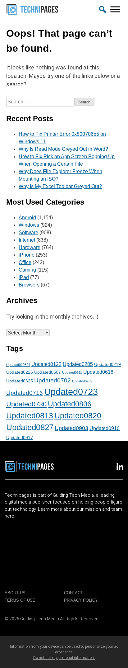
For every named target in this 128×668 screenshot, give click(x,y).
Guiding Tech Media (73, 495)
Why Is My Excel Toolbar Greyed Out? (60, 186)
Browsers (29, 284)
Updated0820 (77, 415)
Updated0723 (71, 391)
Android (27, 217)
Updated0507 (47, 372)
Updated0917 (19, 437)
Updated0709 (82, 381)
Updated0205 (78, 364)
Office (25, 262)
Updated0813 (29, 415)
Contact (73, 592)
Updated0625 (19, 380)
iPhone (26, 255)
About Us (15, 592)
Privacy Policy (81, 600)
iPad (24, 277)
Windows (29, 225)
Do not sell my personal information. (64, 658)
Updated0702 (52, 380)
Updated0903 (71, 428)
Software (28, 232)
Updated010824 (18, 365)
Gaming (27, 269)
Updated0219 (107, 364)
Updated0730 (26, 404)
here (9, 516)
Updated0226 (19, 372)
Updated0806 (69, 404)
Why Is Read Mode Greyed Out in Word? (63, 149)
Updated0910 (104, 428)
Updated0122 (46, 364)
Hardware (29, 247)
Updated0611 (72, 372)
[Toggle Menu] (115, 9)
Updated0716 (24, 392)
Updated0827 (29, 427)
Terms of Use (20, 600)
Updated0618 (98, 372)
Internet (27, 240)
